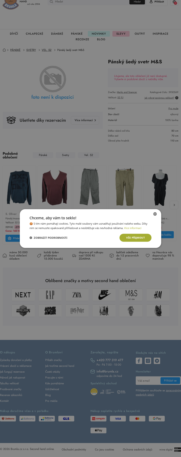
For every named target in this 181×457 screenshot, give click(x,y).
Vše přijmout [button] (135, 237)
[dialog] (90, 228)
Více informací (132, 228)
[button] (48, 237)
